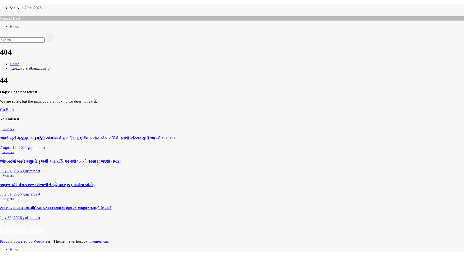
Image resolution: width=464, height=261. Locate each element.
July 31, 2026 (11, 171)
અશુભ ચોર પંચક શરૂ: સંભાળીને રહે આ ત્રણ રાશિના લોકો (46, 185)
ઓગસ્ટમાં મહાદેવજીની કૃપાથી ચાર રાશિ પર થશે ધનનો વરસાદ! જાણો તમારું (60, 161)
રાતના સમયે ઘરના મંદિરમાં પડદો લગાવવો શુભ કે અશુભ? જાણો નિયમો (56, 208)
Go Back (7, 110)
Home (14, 26)
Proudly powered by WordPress (26, 241)
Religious (8, 129)
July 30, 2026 (11, 218)
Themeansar (98, 241)
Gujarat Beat (10, 18)
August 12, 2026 (14, 147)
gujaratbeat (36, 147)
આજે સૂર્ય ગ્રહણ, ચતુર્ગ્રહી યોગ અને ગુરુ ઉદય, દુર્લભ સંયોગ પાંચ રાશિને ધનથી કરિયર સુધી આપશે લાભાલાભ (88, 138)
